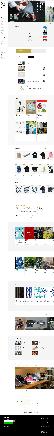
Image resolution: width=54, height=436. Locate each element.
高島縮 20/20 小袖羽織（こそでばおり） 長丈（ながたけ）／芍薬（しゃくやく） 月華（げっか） (42, 195)
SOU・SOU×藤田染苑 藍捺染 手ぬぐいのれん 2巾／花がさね (26, 195)
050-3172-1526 (44, 431)
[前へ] (24, 331)
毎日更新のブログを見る (6, 426)
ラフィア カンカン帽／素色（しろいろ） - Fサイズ (32, 213)
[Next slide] (42, 43)
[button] (46, 205)
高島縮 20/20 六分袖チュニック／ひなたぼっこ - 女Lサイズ (21, 213)
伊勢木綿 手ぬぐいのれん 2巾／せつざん (34, 195)
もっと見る (31, 217)
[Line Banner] (8, 423)
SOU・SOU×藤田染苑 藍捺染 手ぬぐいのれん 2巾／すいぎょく (18, 195)
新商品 (4, 11)
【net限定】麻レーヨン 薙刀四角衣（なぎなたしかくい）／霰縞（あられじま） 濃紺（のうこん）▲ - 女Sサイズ (42, 215)
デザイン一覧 (45, 284)
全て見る (45, 148)
